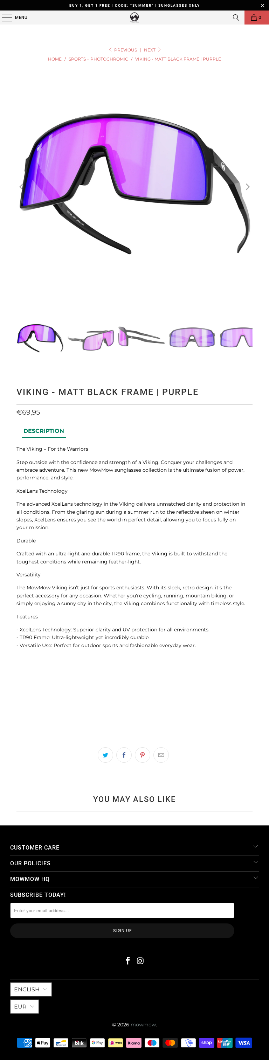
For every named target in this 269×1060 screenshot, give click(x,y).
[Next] (247, 187)
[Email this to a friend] (161, 755)
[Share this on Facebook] (124, 755)
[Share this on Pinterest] (142, 755)
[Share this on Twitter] (105, 755)
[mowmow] (134, 18)
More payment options (134, 732)
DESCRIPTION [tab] (43, 431)
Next (150, 50)
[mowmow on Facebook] (128, 961)
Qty (20, 662)
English (27, 989)
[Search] (236, 18)
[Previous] (21, 187)
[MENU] (3, 18)
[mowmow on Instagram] (140, 961)
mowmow (143, 1024)
